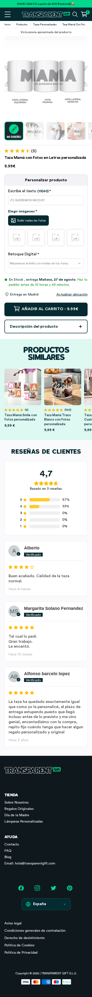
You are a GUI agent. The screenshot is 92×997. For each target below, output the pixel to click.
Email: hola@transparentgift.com (29, 863)
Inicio (7, 24)
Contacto (11, 844)
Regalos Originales (19, 808)
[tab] (46, 191)
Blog (7, 857)
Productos (21, 24)
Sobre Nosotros (16, 802)
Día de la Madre (16, 815)
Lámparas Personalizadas (23, 821)
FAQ (7, 850)
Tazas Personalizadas (44, 24)
